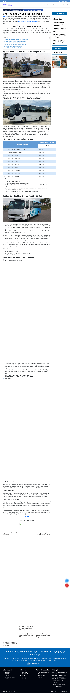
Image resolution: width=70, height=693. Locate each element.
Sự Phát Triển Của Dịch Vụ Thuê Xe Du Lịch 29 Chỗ (16, 39)
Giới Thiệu (48, 4)
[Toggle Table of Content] (47, 37)
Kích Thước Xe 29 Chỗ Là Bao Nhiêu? (13, 46)
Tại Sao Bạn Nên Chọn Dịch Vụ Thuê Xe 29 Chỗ (16, 44)
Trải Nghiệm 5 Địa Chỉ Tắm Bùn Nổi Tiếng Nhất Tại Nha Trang (59, 24)
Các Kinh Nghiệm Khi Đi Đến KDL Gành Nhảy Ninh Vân (59, 42)
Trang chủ (42, 4)
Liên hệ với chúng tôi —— (35, 663)
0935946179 (64, 1)
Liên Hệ (64, 4)
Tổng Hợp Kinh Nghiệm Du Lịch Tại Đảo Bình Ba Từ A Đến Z (59, 30)
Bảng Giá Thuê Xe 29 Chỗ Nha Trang (13, 43)
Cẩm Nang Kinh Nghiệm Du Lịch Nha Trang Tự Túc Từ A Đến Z (59, 36)
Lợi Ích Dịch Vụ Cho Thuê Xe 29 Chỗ (13, 48)
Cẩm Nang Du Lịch (56, 4)
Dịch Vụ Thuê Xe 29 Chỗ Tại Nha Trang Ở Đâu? (15, 41)
